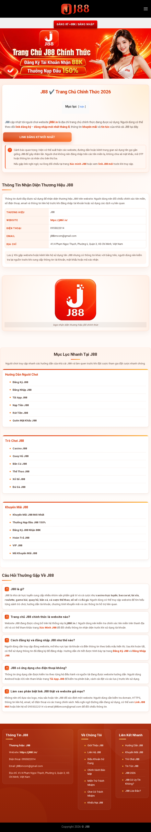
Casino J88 (20, 448)
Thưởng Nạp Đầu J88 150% (29, 522)
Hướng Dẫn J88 (134, 745)
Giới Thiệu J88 (95, 745)
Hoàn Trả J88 (21, 537)
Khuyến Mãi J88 (134, 752)
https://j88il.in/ (59, 220)
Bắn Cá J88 (20, 463)
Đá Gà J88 (19, 486)
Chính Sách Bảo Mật (96, 771)
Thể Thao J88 (21, 471)
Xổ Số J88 (19, 479)
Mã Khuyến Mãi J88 (25, 553)
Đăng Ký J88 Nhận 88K (27, 530)
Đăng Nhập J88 (22, 389)
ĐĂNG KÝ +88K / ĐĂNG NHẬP (75, 24)
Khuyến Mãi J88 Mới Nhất (28, 514)
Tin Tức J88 (131, 766)
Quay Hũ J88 (21, 456)
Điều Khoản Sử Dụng (95, 761)
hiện (82, 106)
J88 (7, 122)
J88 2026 (130, 772)
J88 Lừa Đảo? (133, 790)
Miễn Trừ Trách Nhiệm (95, 782)
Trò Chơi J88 (132, 759)
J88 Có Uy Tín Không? (133, 781)
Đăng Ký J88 (20, 382)
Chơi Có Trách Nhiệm (95, 793)
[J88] (75, 8)
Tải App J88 (20, 397)
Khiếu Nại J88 (95, 802)
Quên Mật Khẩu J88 (25, 420)
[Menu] (145, 9)
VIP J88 (17, 545)
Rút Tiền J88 (20, 412)
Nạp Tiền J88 (21, 405)
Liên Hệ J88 (94, 752)
